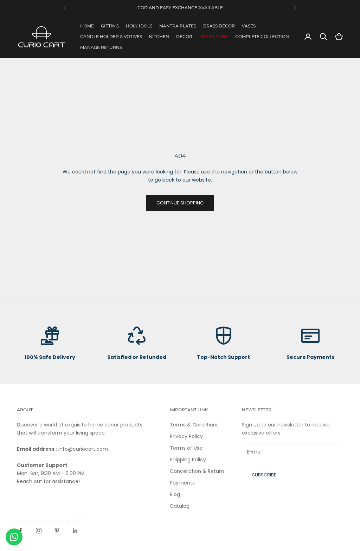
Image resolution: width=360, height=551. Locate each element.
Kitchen (159, 36)
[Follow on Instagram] (38, 530)
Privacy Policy (186, 436)
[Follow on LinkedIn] (75, 530)
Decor (184, 36)
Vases (249, 25)
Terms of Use (186, 447)
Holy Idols (139, 25)
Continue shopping (180, 203)
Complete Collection (262, 36)
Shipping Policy (188, 459)
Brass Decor (219, 25)
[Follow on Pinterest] (56, 530)
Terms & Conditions (194, 424)
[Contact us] (14, 536)
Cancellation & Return (197, 471)
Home (87, 25)
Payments (182, 482)
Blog (175, 494)
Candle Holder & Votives (111, 36)
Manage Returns (101, 47)
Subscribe (264, 474)
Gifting (110, 25)
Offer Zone (213, 36)
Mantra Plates (177, 25)
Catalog (179, 505)
